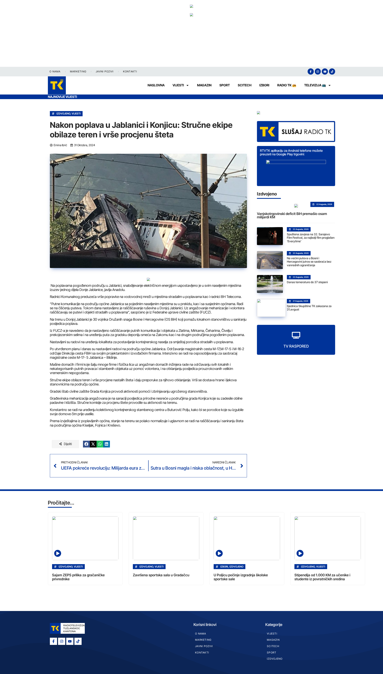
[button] (86, 444)
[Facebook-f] (311, 71)
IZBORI (264, 85)
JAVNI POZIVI (105, 71)
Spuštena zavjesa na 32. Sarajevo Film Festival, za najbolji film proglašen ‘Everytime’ (311, 238)
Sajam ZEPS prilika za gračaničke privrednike (78, 577)
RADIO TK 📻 (286, 85)
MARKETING (78, 71)
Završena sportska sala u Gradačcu (161, 575)
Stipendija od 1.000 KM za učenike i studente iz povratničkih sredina (322, 577)
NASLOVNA (156, 85)
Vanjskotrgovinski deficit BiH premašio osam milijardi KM (292, 215)
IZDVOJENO (63, 113)
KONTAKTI (130, 71)
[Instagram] (318, 71)
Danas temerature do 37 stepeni (307, 282)
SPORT (224, 85)
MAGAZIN (204, 85)
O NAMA (55, 71)
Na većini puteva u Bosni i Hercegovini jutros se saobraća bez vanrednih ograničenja (309, 261)
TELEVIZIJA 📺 (315, 85)
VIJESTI (178, 85)
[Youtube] (325, 71)
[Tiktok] (332, 71)
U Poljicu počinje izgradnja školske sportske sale (241, 577)
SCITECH (244, 85)
